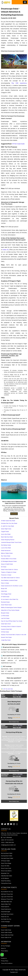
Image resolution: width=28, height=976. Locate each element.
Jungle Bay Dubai (6, 640)
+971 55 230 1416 (8, 689)
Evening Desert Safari (6, 855)
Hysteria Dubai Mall (6, 629)
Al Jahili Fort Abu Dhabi (7, 526)
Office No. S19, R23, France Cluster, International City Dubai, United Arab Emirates (14, 834)
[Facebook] (2, 824)
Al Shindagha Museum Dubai (9, 561)
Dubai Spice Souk (6, 623)
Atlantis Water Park (6, 904)
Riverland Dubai (5, 602)
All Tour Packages (5, 946)
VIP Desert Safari (5, 860)
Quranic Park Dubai (6, 637)
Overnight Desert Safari (7, 858)
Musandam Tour (5, 873)
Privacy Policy (4, 961)
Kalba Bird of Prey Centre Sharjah (10, 610)
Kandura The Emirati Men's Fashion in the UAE (13, 634)
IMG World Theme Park (7, 894)
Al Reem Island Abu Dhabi (8, 520)
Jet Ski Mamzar (5, 878)
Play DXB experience (19, 83)
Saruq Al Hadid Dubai (7, 564)
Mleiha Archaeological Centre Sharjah (11, 607)
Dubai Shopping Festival (7, 539)
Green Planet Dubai (6, 604)
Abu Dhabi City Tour (6, 919)
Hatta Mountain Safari (6, 875)
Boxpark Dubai (5, 613)
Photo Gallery (4, 951)
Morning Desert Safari (6, 853)
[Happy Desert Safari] (6, 2)
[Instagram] (14, 824)
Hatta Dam (4, 591)
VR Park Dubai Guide (18, 144)
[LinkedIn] (8, 824)
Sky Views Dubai (5, 556)
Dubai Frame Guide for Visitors (9, 569)
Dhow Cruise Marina (6, 870)
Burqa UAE (4, 588)
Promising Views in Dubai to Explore (11, 626)
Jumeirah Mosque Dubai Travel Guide (11, 542)
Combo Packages (5, 921)
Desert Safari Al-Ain (6, 937)
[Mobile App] (17, 824)
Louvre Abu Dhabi (6, 547)
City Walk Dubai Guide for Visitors (10, 577)
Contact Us (4, 958)
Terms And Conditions (6, 963)
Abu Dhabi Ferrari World (7, 914)
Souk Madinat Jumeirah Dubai (9, 580)
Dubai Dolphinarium (6, 909)
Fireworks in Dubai (6, 575)
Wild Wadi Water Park (6, 901)
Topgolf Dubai (5, 531)
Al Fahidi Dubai (5, 596)
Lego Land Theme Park (7, 896)
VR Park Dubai (5, 632)
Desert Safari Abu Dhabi (7, 935)
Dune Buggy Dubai (6, 594)
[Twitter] (5, 824)
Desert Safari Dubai (6, 930)
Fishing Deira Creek (6, 883)
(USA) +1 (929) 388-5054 (7, 842)
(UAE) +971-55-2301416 (7, 840)
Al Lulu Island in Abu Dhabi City (9, 599)
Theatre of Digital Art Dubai (8, 572)
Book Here (14, 513)
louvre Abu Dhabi (5, 534)
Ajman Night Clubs (6, 528)
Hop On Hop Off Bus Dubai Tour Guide (11, 621)
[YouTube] (11, 824)
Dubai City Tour (5, 916)
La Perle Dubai (5, 615)
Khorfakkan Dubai (6, 545)
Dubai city (6, 249)
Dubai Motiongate (5, 911)
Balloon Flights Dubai (7, 553)
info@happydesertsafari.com (8, 845)
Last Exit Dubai (5, 618)
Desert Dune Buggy (6, 863)
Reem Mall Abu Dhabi (7, 537)
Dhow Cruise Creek (6, 868)
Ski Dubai (3, 566)
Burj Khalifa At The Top (7, 891)
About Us (3, 948)
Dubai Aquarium (5, 906)
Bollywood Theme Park (7, 899)
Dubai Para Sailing (5, 880)
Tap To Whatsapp (7, 837)
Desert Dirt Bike (5, 865)
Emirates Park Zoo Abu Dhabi (9, 523)
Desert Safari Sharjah (6, 932)
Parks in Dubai (5, 583)
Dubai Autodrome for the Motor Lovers (11, 585)
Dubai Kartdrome (5, 550)
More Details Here (14, 722)
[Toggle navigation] (25, 2)
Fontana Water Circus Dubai (8, 558)
